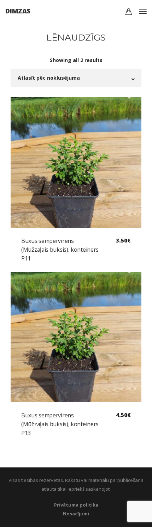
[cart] (128, 12)
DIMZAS (17, 11)
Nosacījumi (76, 513)
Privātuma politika (76, 505)
